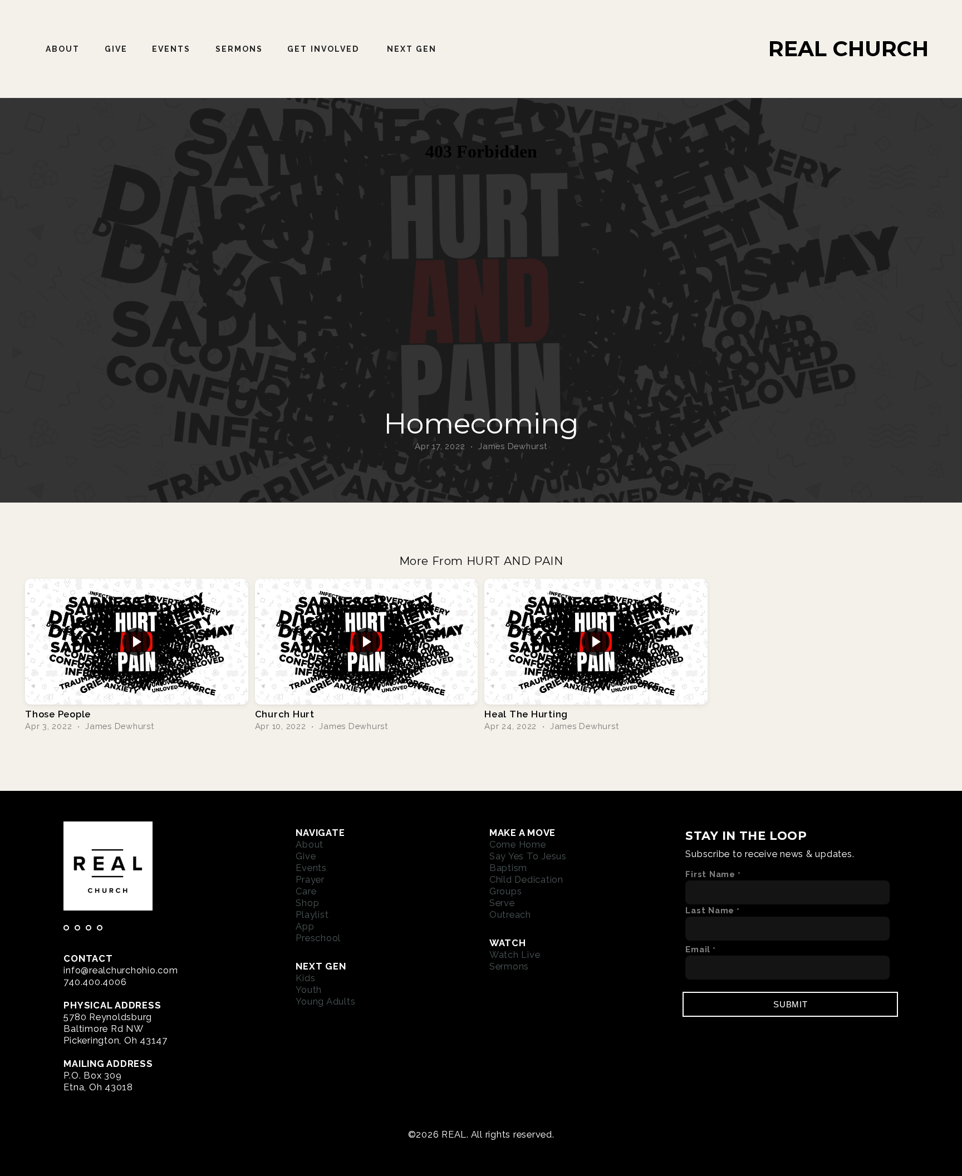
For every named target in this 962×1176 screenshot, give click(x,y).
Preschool (318, 937)
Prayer (310, 879)
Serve (502, 902)
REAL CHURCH (848, 49)
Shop (307, 902)
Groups (505, 891)
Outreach (510, 914)
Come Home (517, 844)
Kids (305, 977)
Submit (790, 1004)
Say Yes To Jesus (528, 856)
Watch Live (515, 954)
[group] (136, 655)
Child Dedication (526, 879)
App (305, 926)
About (63, 49)
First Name (710, 874)
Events (171, 49)
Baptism (508, 867)
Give (116, 49)
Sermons (239, 49)
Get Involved (324, 49)
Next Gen (413, 49)
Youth (309, 989)
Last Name (709, 910)
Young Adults (325, 1001)
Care (306, 891)
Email (697, 949)
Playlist (312, 914)
